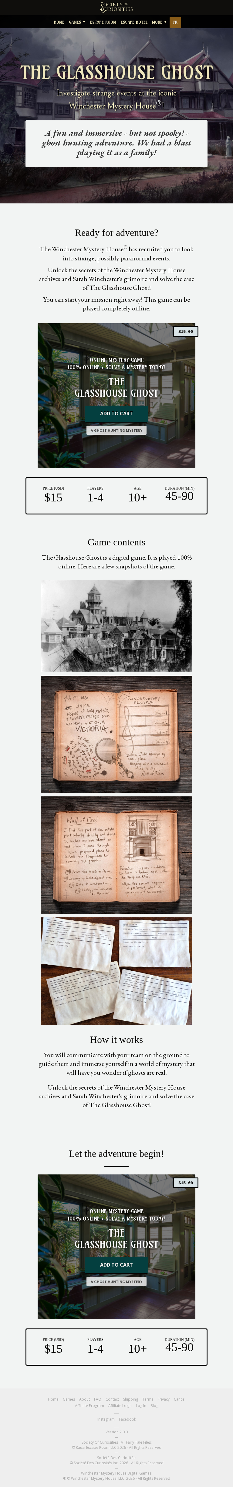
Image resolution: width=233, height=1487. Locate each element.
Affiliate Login (120, 1405)
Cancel (179, 1399)
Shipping (130, 1399)
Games (77, 22)
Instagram (106, 1419)
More (159, 22)
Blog (154, 1405)
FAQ (97, 1399)
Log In (141, 1405)
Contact (112, 1399)
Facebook (127, 1419)
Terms (147, 1399)
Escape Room (103, 22)
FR (175, 22)
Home (59, 22)
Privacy (163, 1399)
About (84, 1399)
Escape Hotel (134, 22)
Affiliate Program (89, 1405)
